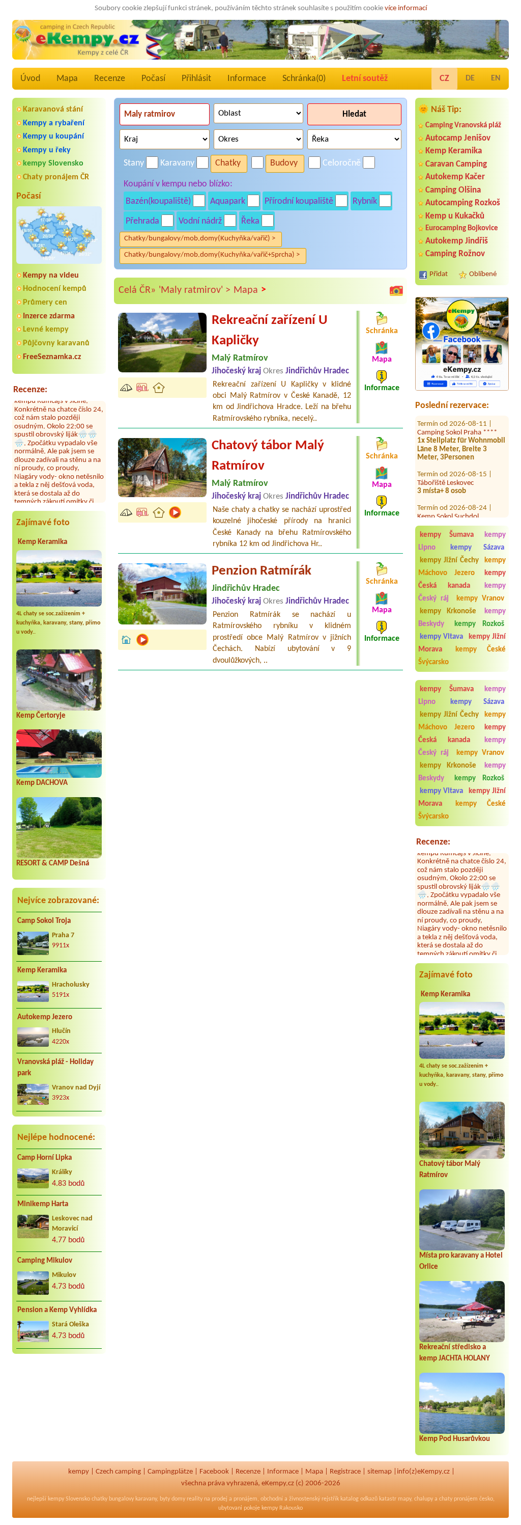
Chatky (228, 163)
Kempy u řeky (47, 150)
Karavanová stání (53, 109)
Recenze (109, 79)
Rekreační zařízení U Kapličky (270, 331)
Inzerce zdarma (49, 316)
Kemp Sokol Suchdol (448, 497)
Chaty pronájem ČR (56, 177)
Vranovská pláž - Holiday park (55, 1068)
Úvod (30, 79)
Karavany (177, 163)
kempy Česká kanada (462, 579)
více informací (406, 8)
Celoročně (342, 163)
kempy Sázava (477, 548)
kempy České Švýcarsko (462, 656)
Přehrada (142, 221)
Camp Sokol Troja (44, 921)
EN (496, 78)
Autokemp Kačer (455, 177)
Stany (134, 163)
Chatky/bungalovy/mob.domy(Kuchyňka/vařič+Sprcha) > (212, 255)
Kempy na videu (51, 275)
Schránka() (304, 79)
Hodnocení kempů (54, 289)
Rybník (365, 201)
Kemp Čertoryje (41, 716)
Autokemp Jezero (44, 1017)
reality (194, 1499)
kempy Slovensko (53, 163)
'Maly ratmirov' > (194, 290)
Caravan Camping (456, 164)
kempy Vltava (441, 637)
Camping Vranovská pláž (463, 125)
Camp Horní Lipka (44, 1158)
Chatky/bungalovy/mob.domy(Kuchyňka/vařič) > (199, 238)
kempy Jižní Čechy (449, 560)
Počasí (153, 79)
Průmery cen (45, 302)
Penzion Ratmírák (261, 571)
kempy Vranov (480, 599)
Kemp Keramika (42, 542)
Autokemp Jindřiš (456, 241)
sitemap (379, 1472)
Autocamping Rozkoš (462, 203)
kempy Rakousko (282, 1508)
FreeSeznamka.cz (52, 357)
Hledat (354, 114)
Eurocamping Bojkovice (461, 228)
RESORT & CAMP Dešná (52, 863)
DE (470, 78)
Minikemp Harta (42, 1204)
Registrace (345, 1472)
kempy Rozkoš (479, 624)
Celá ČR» (137, 290)
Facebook (214, 1472)
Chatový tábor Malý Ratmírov (268, 456)
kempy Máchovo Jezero (462, 567)
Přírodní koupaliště (299, 201)
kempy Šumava (447, 535)
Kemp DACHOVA (42, 783)
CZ (444, 79)
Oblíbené (483, 274)
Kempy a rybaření (53, 123)
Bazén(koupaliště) (158, 201)
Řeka (250, 221)
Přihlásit (196, 79)
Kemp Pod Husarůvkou (454, 1439)
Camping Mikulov (44, 1261)
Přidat (438, 274)
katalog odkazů (359, 1499)
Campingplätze (170, 1472)
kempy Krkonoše (448, 611)
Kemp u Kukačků (454, 216)
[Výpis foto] (396, 291)
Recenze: (30, 390)
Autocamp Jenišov (457, 138)
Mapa (67, 79)
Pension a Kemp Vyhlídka (57, 1310)
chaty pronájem (458, 1499)
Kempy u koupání (53, 136)
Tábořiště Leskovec (445, 464)
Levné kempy (46, 329)
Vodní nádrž (200, 221)
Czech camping (118, 1472)
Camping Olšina (453, 190)
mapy (404, 1499)
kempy (78, 1472)
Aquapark (227, 201)
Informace (246, 79)
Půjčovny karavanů (56, 343)
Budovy (284, 163)
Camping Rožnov (455, 254)
